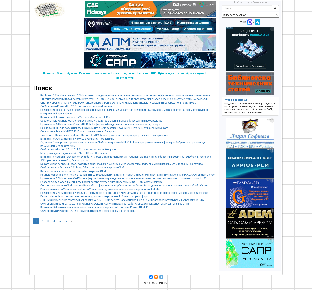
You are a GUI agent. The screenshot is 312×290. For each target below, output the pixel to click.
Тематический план (106, 73)
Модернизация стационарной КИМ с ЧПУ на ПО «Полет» (73, 153)
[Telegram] (161, 277)
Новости (49, 73)
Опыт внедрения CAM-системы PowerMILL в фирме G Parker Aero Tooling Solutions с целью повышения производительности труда (118, 102)
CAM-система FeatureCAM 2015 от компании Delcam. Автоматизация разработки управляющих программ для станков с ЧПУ (115, 203)
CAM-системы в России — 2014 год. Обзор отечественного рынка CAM (82, 167)
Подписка (128, 73)
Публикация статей (171, 73)
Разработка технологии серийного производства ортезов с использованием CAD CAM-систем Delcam (101, 182)
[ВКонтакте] (151, 277)
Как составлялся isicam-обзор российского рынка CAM (73, 171)
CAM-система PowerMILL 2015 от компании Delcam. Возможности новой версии (87, 210)
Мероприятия (125, 77)
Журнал (72, 73)
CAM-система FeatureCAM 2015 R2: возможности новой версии (78, 149)
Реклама (84, 73)
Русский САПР (146, 73)
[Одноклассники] (156, 277)
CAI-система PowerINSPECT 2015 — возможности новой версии (78, 131)
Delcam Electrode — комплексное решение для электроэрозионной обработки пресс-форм (94, 196)
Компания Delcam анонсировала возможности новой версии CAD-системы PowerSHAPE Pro (95, 207)
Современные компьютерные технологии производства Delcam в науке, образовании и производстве (101, 120)
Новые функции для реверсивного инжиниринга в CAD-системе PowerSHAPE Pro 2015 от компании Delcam (104, 127)
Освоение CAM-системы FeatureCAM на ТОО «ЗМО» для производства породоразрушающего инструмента (104, 135)
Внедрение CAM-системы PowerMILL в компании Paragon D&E (77, 138)
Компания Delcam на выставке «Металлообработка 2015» (75, 117)
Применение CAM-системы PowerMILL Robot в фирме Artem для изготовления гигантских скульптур (100, 124)
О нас (60, 73)
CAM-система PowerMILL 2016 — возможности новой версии (76, 106)
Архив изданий (196, 73)
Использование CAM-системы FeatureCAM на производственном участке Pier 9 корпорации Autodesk (101, 189)
